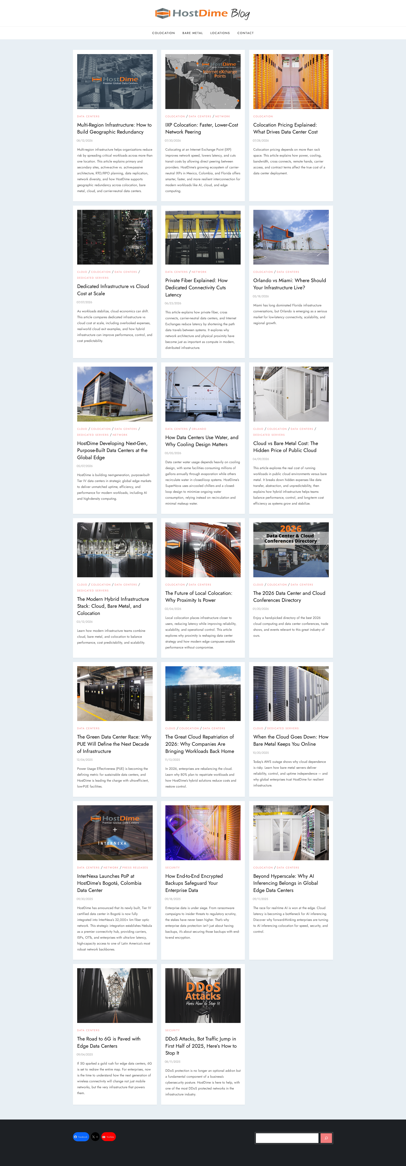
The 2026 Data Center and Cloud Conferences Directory (289, 596)
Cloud (82, 272)
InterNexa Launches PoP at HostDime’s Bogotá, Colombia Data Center (109, 883)
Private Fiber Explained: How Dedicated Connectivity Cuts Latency (196, 287)
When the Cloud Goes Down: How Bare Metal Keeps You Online (290, 740)
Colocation (163, 33)
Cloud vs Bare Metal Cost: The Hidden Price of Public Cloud (285, 447)
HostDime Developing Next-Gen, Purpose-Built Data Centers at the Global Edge (112, 450)
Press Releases (135, 868)
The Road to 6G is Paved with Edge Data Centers (109, 1042)
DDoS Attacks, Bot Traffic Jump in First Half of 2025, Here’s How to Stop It (201, 1046)
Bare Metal (192, 33)
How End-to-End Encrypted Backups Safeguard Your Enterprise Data (194, 883)
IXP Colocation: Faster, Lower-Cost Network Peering (201, 128)
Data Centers (88, 116)
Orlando (199, 429)
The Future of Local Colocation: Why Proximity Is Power (198, 596)
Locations (220, 33)
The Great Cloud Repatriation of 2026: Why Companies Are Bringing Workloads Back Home (199, 744)
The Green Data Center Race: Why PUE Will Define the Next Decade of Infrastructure (114, 744)
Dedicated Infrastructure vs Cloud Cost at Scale (113, 290)
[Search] (326, 1138)
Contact (245, 33)
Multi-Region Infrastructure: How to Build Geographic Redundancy (114, 128)
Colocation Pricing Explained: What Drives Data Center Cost (285, 128)
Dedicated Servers (93, 278)
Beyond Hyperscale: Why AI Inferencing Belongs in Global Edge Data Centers (285, 883)
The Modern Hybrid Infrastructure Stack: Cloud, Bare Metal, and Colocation (113, 606)
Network (222, 116)
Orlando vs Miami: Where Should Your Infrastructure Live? (289, 284)
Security (172, 868)
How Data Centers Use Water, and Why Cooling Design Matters (202, 441)
